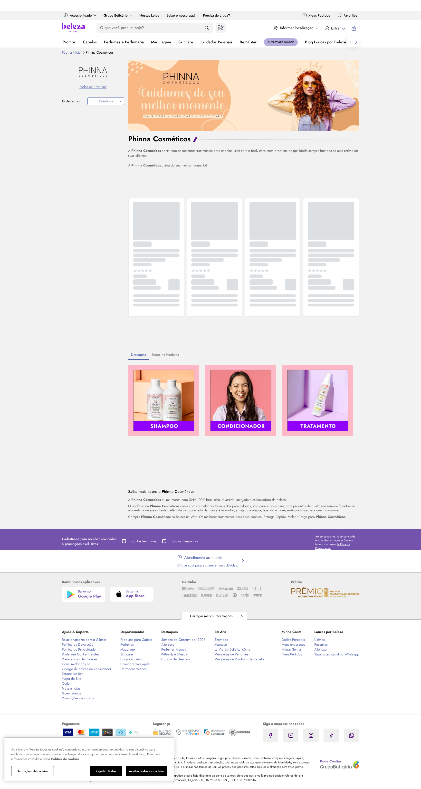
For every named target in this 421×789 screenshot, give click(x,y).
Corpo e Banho (131, 659)
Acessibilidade (81, 15)
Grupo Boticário (116, 15)
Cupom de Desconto (176, 659)
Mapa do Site (71, 678)
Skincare (185, 42)
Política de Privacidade (79, 649)
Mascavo (220, 644)
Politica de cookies (65, 759)
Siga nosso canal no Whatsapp (336, 654)
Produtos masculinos (184, 541)
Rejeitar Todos (106, 771)
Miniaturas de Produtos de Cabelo (239, 659)
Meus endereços (293, 644)
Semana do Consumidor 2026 (183, 639)
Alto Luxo (167, 644)
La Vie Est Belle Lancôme (232, 649)
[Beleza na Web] (73, 28)
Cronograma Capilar (135, 664)
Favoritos (350, 15)
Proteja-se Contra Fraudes (80, 654)
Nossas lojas (71, 688)
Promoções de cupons (78, 698)
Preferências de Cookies (79, 659)
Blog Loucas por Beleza (325, 42)
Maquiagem (161, 42)
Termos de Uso (73, 673)
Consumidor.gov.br (76, 664)
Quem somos (71, 693)
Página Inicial (72, 52)
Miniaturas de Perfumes (231, 654)
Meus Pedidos (319, 15)
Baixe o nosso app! (181, 15)
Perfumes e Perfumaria (124, 42)
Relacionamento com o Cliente (84, 639)
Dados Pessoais (293, 639)
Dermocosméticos (133, 668)
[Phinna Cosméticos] (93, 72)
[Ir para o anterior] (350, 42)
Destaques (138, 354)
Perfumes (127, 644)
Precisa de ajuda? (216, 15)
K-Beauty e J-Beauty (174, 654)
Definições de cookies (32, 771)
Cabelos (90, 42)
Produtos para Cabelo (136, 639)
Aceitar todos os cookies (146, 771)
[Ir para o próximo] (356, 42)
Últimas (319, 639)
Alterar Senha (291, 649)
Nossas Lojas (149, 15)
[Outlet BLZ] (280, 42)
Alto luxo (320, 649)
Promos (69, 42)
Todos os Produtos (165, 354)
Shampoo (221, 639)
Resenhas (321, 644)
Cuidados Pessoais (216, 42)
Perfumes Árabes (173, 649)
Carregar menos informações (211, 616)
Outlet (66, 683)
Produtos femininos (142, 541)
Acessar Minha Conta (334, 28)
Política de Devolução (78, 644)
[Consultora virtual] (221, 28)
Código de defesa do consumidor (86, 668)
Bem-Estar (248, 42)
